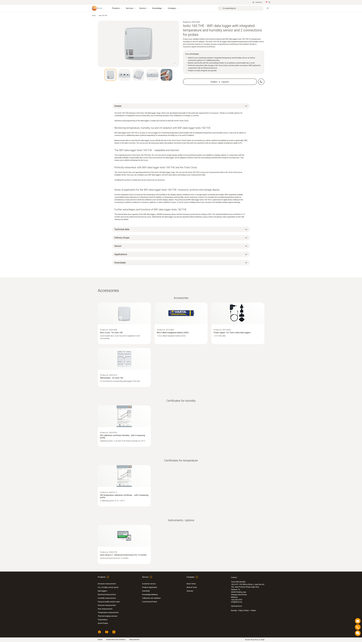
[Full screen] (175, 63)
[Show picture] (110, 75)
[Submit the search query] (219, 8)
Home (94, 15)
